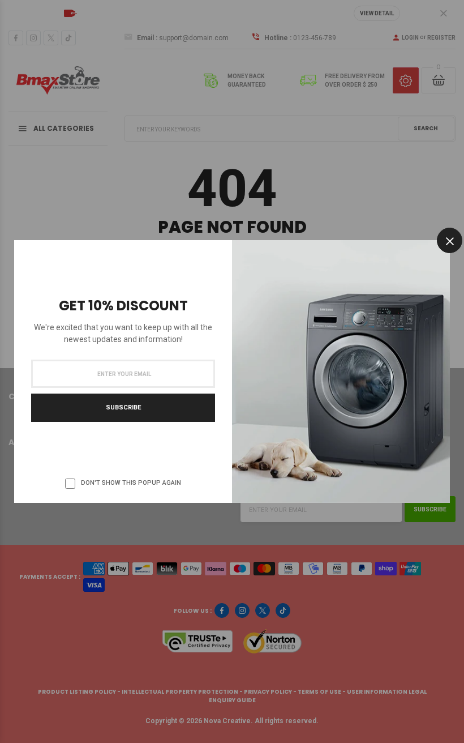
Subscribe (123, 407)
